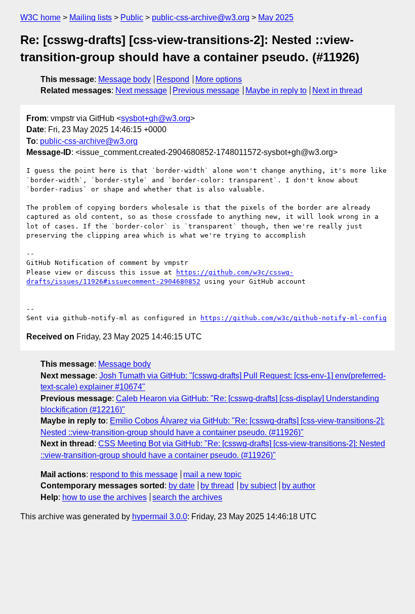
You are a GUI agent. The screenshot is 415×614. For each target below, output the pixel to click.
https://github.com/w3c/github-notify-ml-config (293, 318)
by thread (217, 485)
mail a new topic (212, 474)
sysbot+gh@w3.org (155, 118)
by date (182, 485)
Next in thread (337, 90)
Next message (141, 90)
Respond (172, 79)
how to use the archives (104, 497)
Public (131, 17)
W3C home (40, 17)
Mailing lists (90, 17)
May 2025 (276, 17)
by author (298, 485)
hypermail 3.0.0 (159, 516)
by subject (258, 485)
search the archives (187, 497)
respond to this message (134, 474)
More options (218, 79)
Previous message (206, 90)
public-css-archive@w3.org (201, 17)
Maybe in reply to (276, 90)
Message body (124, 79)
